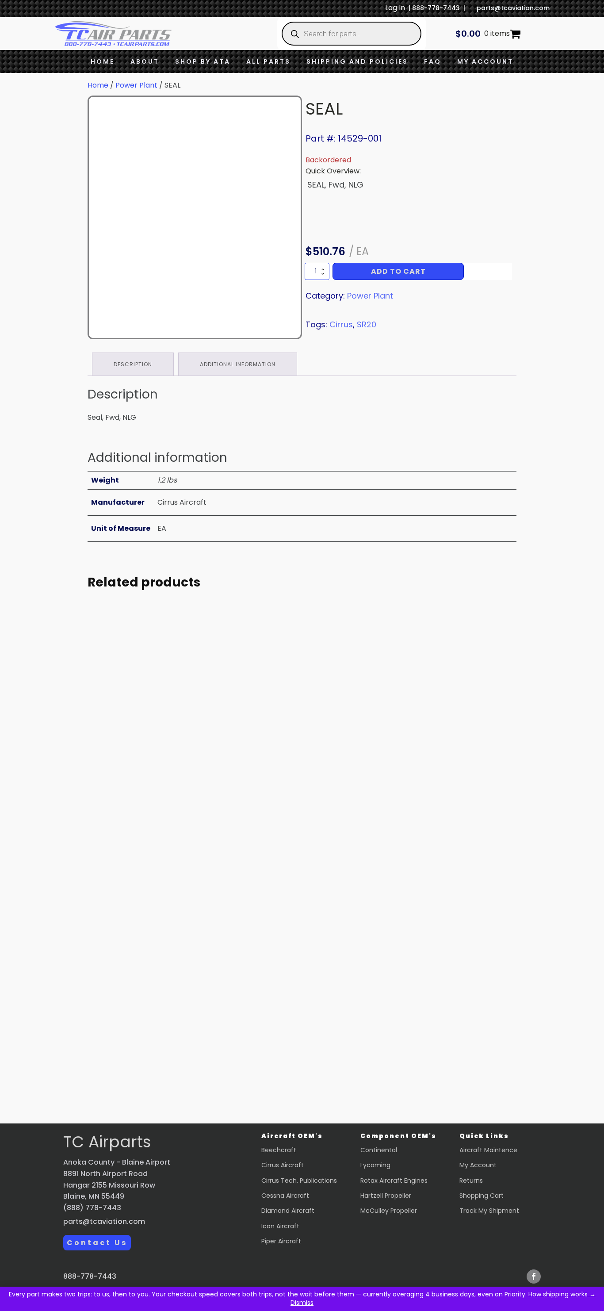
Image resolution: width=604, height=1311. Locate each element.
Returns (471, 1180)
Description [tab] (133, 364)
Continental (378, 1150)
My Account (485, 61)
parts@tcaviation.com (513, 8)
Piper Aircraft (281, 1241)
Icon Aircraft (280, 1226)
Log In (395, 8)
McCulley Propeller (388, 1210)
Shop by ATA (202, 61)
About (144, 61)
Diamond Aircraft (287, 1210)
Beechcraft (278, 1150)
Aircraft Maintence (488, 1150)
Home (103, 61)
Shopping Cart (481, 1195)
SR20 (366, 324)
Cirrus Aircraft (282, 1165)
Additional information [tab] (237, 364)
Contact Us (97, 1243)
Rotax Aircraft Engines (394, 1180)
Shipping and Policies (357, 61)
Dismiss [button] (302, 1302)
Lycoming (375, 1165)
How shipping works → (562, 1294)
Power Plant (136, 85)
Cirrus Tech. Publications (299, 1180)
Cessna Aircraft (285, 1195)
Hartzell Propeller (385, 1195)
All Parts (268, 61)
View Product (169, 855)
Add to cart (398, 271)
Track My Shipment (489, 1210)
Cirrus (341, 324)
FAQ (432, 61)
